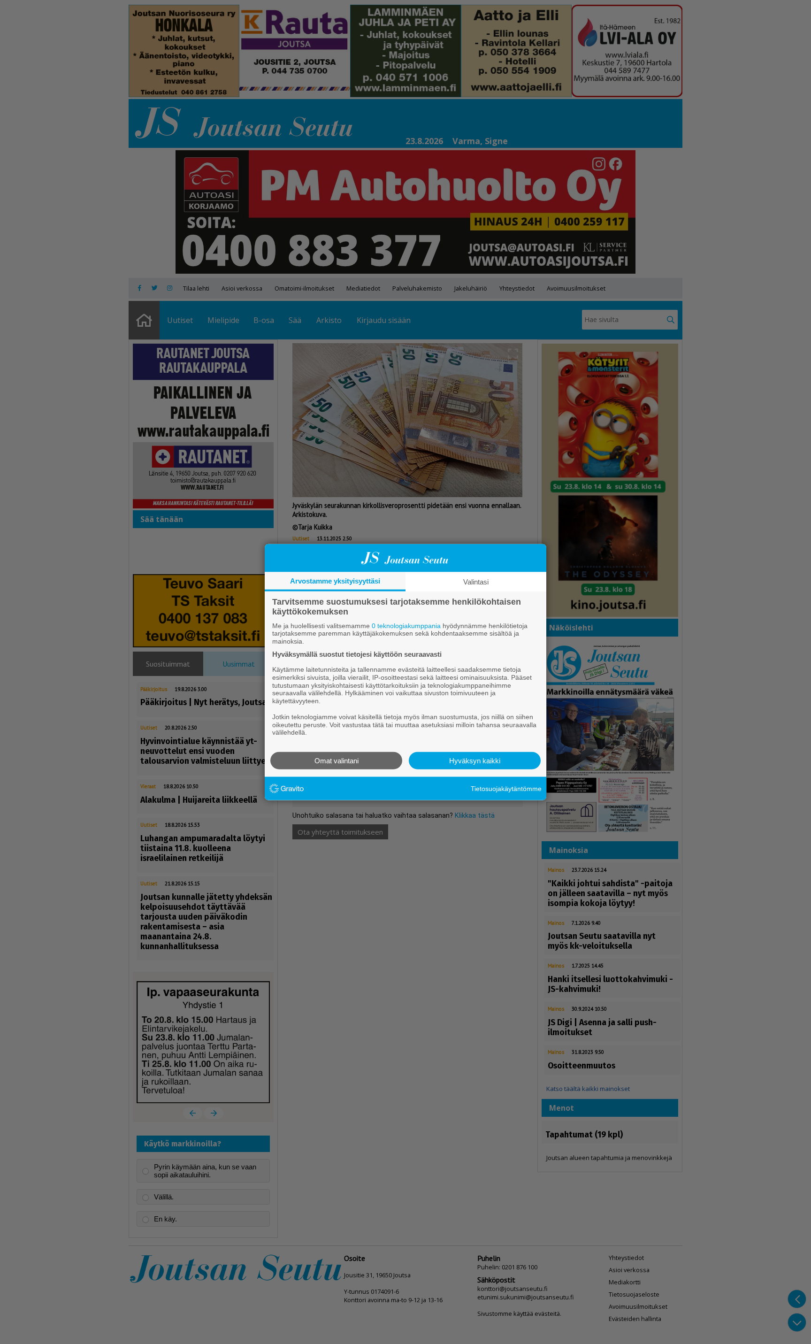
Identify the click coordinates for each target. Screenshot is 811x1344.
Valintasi (476, 581)
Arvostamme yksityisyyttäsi (335, 580)
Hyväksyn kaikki (474, 761)
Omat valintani (336, 761)
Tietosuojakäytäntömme (506, 788)
